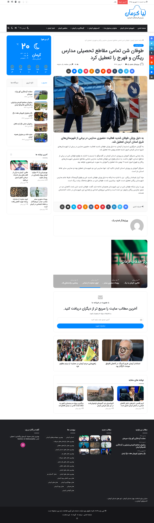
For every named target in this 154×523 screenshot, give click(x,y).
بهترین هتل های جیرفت (66, 458)
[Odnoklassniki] (91, 71)
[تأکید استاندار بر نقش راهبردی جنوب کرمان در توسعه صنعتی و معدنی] (106, 438)
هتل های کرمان (53, 482)
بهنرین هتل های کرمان (67, 474)
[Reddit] (103, 71)
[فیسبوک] (132, 71)
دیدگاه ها (14, 83)
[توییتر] (126, 71)
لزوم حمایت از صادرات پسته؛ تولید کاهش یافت (19, 200)
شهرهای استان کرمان (127, 28)
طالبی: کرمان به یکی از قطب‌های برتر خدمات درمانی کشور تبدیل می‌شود (92, 2)
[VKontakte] (97, 71)
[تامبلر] (114, 71)
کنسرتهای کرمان (94, 28)
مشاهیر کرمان (62, 28)
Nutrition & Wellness (25, 439)
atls (33, 439)
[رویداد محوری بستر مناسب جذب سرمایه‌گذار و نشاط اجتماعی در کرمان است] (38, 192)
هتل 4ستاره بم (51, 474)
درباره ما (79, 515)
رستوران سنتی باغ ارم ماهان (23, 123)
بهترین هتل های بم (68, 454)
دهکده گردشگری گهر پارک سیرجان (23, 92)
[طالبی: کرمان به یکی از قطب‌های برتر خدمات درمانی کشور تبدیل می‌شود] (19, 165)
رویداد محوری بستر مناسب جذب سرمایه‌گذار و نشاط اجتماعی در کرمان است (38, 203)
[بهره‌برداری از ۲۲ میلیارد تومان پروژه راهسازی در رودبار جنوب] (38, 165)
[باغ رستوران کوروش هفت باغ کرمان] (40, 116)
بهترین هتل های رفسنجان (66, 462)
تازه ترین (29, 83)
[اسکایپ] (80, 71)
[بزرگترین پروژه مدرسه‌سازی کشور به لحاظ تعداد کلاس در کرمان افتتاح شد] (70, 393)
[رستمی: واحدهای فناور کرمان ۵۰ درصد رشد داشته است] (84, 445)
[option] (131, 281)
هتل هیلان (70, 486)
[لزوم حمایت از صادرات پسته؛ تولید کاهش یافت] (19, 192)
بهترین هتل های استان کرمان (64, 450)
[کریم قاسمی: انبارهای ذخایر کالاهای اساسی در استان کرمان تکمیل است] (130, 393)
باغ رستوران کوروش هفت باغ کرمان (22, 114)
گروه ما (73, 515)
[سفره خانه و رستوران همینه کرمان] (40, 137)
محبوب (44, 83)
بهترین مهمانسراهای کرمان (54, 437)
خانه (140, 40)
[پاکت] (85, 71)
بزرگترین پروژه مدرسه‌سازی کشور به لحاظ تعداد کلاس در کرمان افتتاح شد (71, 404)
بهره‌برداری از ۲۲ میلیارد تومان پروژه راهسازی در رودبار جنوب (39, 175)
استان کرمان (70, 437)
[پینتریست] (109, 71)
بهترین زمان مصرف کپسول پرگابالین (27, 436)
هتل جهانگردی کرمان (67, 482)
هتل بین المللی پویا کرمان (66, 478)
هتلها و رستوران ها (110, 28)
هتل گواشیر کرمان (68, 490)
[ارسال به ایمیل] (126, 64)
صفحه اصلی (142, 28)
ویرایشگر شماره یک (133, 64)
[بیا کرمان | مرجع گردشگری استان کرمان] (135, 12)
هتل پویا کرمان (59, 486)
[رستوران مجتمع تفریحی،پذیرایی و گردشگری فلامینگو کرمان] (40, 105)
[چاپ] (68, 71)
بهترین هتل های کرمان (67, 470)
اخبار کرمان (51, 28)
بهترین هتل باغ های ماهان (65, 446)
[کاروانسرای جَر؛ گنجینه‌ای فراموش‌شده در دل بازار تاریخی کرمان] (100, 393)
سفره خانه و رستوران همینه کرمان (23, 135)
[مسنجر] (74, 71)
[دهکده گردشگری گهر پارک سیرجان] (40, 95)
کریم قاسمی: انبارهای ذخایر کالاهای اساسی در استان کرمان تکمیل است (132, 404)
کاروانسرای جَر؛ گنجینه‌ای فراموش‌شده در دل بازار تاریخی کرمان (101, 404)
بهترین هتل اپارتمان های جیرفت (64, 441)
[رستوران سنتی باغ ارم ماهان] (40, 127)
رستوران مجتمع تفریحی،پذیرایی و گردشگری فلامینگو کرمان (21, 103)
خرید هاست (66, 515)
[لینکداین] (120, 71)
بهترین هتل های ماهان (67, 466)
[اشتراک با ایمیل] (68, 206)
